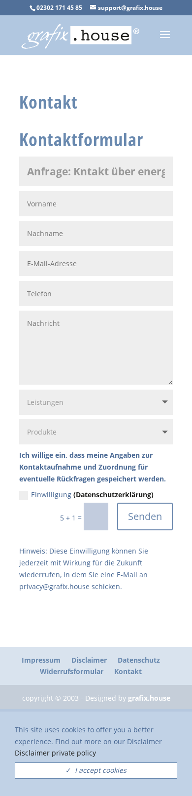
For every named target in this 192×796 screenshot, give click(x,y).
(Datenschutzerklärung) (113, 494)
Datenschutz (139, 660)
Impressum (41, 660)
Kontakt (128, 671)
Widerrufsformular (71, 671)
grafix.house (149, 698)
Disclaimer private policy (55, 752)
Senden (145, 516)
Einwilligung (92, 494)
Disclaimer (89, 660)
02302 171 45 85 (59, 7)
